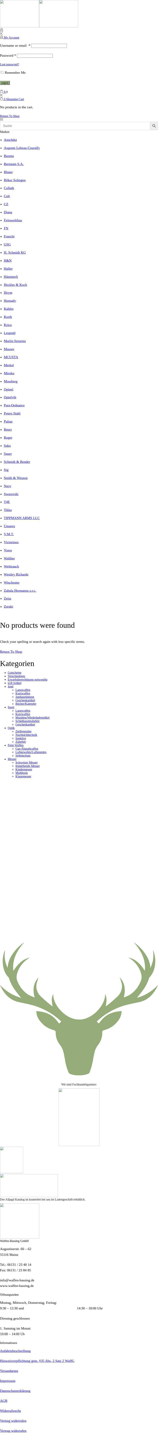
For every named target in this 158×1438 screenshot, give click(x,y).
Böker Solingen (15, 180)
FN (6, 228)
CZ (6, 204)
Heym (8, 293)
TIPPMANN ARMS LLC (22, 518)
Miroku (9, 373)
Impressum (7, 1381)
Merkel (9, 365)
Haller (8, 269)
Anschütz (10, 140)
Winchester (11, 582)
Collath (9, 188)
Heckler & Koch (15, 285)
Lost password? (9, 64)
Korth (8, 317)
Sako (7, 446)
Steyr (7, 486)
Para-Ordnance (14, 405)
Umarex (9, 526)
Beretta (9, 156)
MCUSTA (11, 357)
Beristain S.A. (14, 164)
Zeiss (7, 598)
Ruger (8, 437)
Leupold (9, 333)
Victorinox (11, 542)
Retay (8, 429)
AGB (3, 1401)
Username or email (15, 45)
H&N (8, 260)
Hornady (10, 301)
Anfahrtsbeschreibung (15, 1351)
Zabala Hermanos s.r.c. (20, 590)
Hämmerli (11, 277)
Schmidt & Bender (17, 462)
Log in (5, 82)
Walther (9, 558)
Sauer (8, 454)
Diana (8, 212)
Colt (7, 196)
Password (8, 55)
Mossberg (11, 381)
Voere (8, 550)
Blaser (8, 172)
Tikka (8, 510)
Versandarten (9, 1371)
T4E (7, 502)
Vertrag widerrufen (13, 1421)
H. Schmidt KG (15, 252)
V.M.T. (9, 534)
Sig (6, 470)
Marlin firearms (15, 341)
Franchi (9, 236)
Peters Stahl (12, 413)
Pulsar (8, 421)
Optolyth (10, 397)
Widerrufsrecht (10, 1411)
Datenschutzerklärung (15, 1391)
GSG (7, 244)
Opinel (8, 389)
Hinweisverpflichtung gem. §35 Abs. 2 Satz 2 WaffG (37, 1361)
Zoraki (8, 606)
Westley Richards (16, 574)
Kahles (8, 309)
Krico (8, 325)
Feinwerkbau (13, 220)
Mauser (9, 349)
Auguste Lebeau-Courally (22, 148)
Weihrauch (11, 566)
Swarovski (11, 494)
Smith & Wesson (16, 478)
